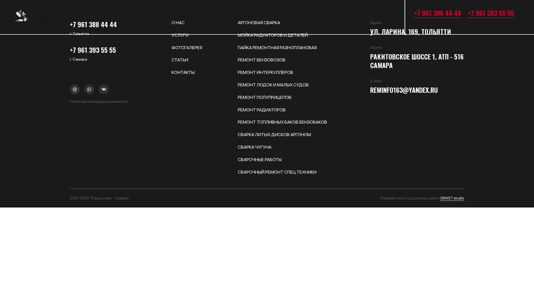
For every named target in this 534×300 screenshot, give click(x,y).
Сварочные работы (260, 159)
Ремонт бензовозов (261, 59)
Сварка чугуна (254, 147)
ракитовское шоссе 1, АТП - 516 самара (417, 60)
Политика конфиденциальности (99, 101)
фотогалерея (236, 16)
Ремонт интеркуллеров (265, 72)
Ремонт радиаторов (262, 109)
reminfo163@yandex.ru (404, 90)
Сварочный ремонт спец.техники (277, 172)
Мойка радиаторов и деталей (273, 35)
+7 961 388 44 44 (437, 13)
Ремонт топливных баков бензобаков (282, 122)
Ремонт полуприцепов (264, 97)
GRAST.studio (452, 198)
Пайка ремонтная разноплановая (277, 47)
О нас (152, 16)
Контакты (324, 16)
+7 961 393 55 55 (491, 13)
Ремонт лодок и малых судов (273, 85)
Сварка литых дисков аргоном (274, 134)
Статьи (282, 16)
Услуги (190, 16)
